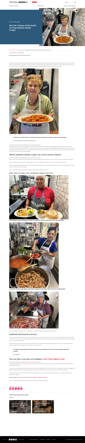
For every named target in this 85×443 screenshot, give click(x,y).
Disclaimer (48, 439)
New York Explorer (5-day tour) (30, 363)
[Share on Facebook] (13, 389)
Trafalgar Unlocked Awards (70, 5)
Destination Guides (13, 5)
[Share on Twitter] (16, 389)
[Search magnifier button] (75, 2)
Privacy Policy (42, 439)
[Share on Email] (10, 389)
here (47, 380)
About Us (54, 439)
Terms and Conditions (33, 439)
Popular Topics (40, 5)
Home (10, 50)
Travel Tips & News (16, 50)
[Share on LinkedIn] (21, 389)
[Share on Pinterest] (19, 389)
